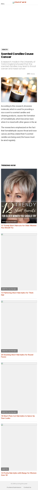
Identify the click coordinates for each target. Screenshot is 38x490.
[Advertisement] (19, 28)
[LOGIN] (35, 2)
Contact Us (27, 487)
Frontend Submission (14, 487)
